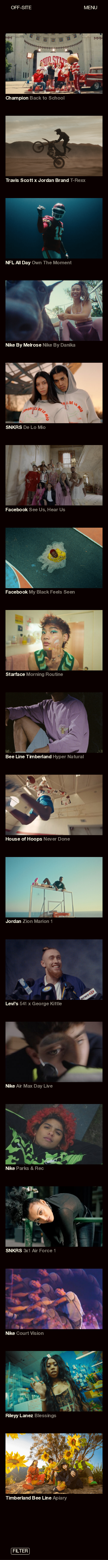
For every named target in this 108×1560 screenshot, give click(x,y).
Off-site (21, 8)
